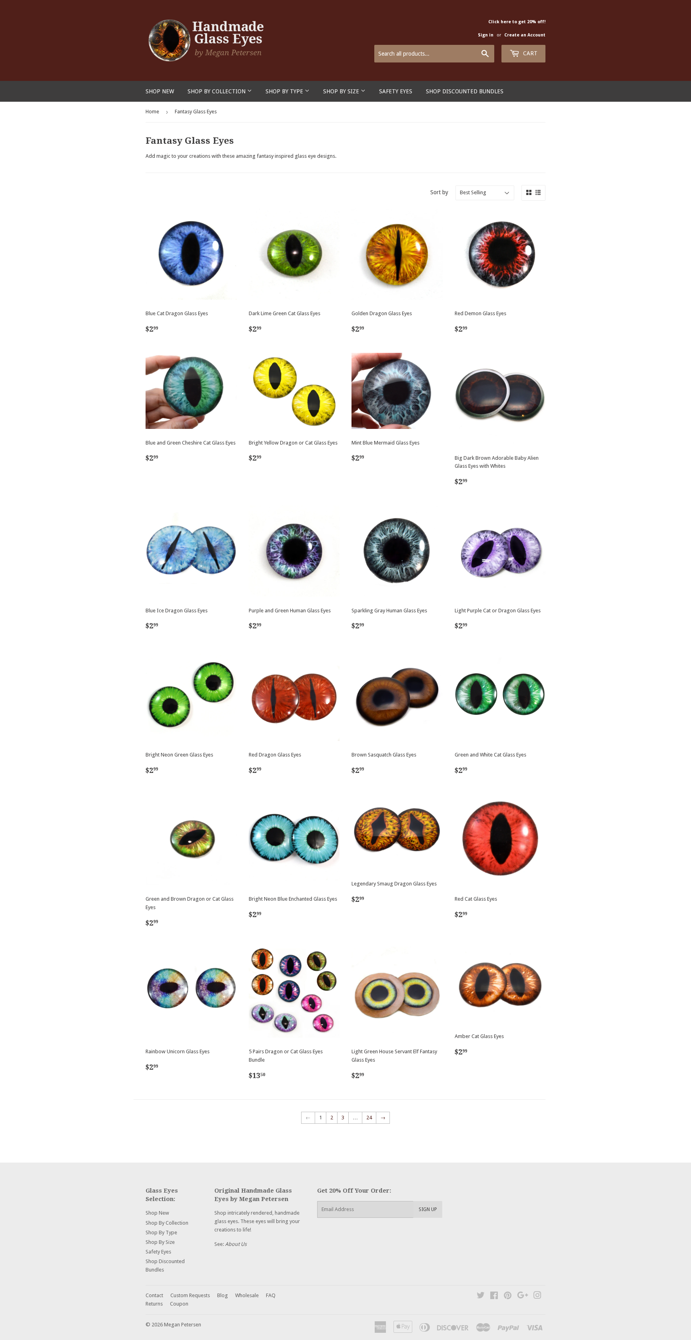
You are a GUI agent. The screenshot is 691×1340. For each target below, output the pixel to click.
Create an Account (524, 35)
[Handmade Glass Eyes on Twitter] (481, 1297)
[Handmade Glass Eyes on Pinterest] (507, 1297)
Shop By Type (285, 91)
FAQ (271, 1295)
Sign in (485, 35)
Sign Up (428, 1209)
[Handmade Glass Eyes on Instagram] (537, 1297)
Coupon (179, 1304)
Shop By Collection (217, 91)
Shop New (160, 91)
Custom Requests (190, 1295)
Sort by (439, 192)
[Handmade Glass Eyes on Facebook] (494, 1297)
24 (369, 1118)
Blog (222, 1295)
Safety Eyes (395, 91)
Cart (529, 53)
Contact (154, 1295)
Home (152, 112)
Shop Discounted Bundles (464, 91)
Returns (154, 1304)
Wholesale (247, 1295)
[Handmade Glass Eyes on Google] (522, 1297)
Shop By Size (342, 91)
